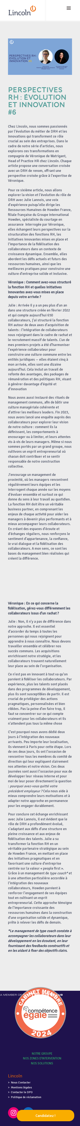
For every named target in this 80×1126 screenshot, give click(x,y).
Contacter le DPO (22, 1092)
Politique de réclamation (26, 1097)
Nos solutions (42, 1063)
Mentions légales (21, 1087)
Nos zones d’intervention (42, 1058)
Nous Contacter (21, 1082)
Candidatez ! (45, 1115)
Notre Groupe (42, 1053)
